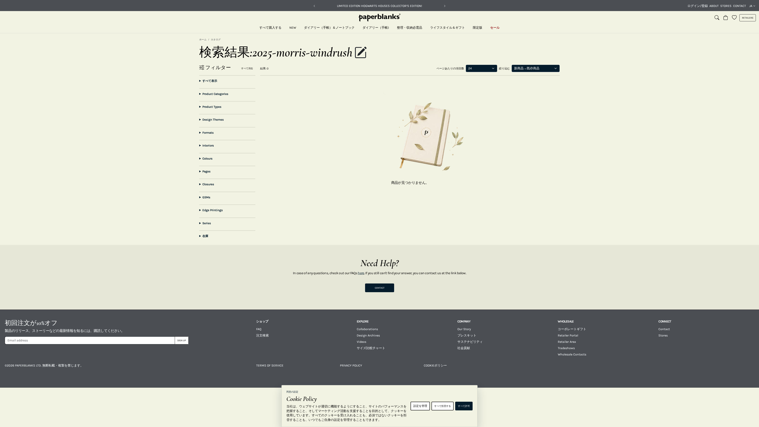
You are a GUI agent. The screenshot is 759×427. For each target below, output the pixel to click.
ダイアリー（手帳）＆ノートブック (329, 27)
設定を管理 (420, 405)
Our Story (464, 329)
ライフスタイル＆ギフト (447, 27)
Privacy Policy (351, 365)
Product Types (211, 107)
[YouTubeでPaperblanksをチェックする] (610, 368)
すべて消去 (247, 68)
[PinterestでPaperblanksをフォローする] (735, 368)
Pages (206, 171)
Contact (739, 6)
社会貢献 (463, 348)
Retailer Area (567, 342)
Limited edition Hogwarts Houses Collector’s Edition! (379, 6)
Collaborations (367, 329)
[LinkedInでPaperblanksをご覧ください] (693, 368)
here (361, 273)
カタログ (216, 39)
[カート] (725, 17)
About (714, 6)
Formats (208, 132)
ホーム (203, 39)
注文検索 (262, 335)
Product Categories (215, 94)
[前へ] (314, 6)
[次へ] (444, 6)
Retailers (747, 17)
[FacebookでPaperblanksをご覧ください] (527, 368)
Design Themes (213, 119)
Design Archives (368, 335)
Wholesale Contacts (572, 354)
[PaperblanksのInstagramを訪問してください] (568, 368)
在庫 (205, 236)
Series (206, 223)
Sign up (181, 340)
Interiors (208, 145)
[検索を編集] (360, 53)
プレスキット (466, 335)
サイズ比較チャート (371, 348)
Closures (208, 184)
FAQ (258, 329)
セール (495, 27)
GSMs (206, 197)
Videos (361, 342)
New (292, 27)
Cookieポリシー (435, 365)
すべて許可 (464, 406)
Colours (207, 158)
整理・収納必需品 (409, 27)
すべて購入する (270, 27)
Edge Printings (212, 210)
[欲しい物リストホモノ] (734, 17)
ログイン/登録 (697, 6)
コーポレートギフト (572, 329)
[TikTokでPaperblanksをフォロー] (652, 368)
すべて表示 (209, 81)
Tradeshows (566, 348)
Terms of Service (269, 365)
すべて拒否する (442, 406)
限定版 (477, 27)
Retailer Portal (568, 335)
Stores (726, 6)
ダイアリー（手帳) (376, 27)
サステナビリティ (470, 342)
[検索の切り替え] (717, 17)
